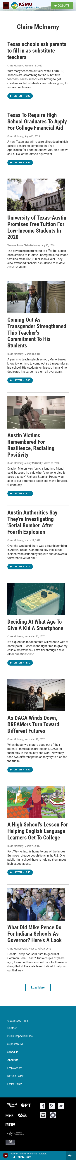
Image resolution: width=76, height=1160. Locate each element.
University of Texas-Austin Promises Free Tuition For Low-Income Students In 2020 (36, 227)
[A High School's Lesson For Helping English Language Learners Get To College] (36, 802)
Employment (14, 1068)
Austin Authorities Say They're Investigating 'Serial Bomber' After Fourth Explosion (32, 522)
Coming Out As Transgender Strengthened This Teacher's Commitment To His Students (36, 332)
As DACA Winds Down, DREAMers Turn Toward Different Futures (33, 724)
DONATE (63, 5)
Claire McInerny (15, 65)
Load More (38, 987)
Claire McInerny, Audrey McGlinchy (25, 463)
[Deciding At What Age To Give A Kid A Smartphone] (36, 599)
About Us (12, 1060)
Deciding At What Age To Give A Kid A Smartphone (35, 624)
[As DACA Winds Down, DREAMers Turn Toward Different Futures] (36, 695)
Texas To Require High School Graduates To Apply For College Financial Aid (37, 121)
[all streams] (71, 1155)
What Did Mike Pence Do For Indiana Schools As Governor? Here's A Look (34, 934)
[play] (5, 1155)
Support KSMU (15, 1044)
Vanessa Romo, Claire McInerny (23, 245)
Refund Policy (15, 1076)
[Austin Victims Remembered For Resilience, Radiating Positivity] (36, 412)
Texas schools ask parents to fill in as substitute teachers (36, 50)
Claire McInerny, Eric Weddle (21, 948)
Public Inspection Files (20, 1036)
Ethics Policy (14, 1084)
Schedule (12, 1052)
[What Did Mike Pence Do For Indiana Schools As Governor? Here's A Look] (36, 904)
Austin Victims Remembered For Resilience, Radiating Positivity (30, 445)
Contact (12, 1028)
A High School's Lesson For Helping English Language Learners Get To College (37, 831)
